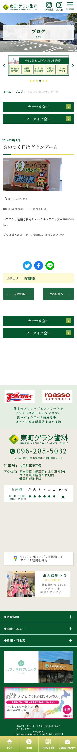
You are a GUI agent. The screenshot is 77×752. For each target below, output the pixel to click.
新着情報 (30, 278)
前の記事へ (21, 294)
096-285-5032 (42, 450)
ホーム (7, 92)
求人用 (59, 9)
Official (49, 9)
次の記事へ (56, 294)
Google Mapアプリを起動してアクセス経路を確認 (41, 558)
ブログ (19, 92)
